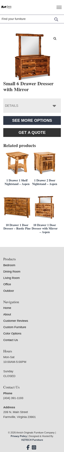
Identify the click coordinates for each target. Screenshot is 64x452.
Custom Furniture (14, 327)
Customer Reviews (15, 320)
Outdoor (8, 290)
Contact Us (10, 340)
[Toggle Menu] (59, 7)
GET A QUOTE (32, 132)
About (7, 314)
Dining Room (11, 271)
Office (7, 284)
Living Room (11, 278)
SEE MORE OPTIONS (32, 120)
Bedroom (9, 265)
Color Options (12, 333)
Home (7, 308)
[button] (55, 39)
